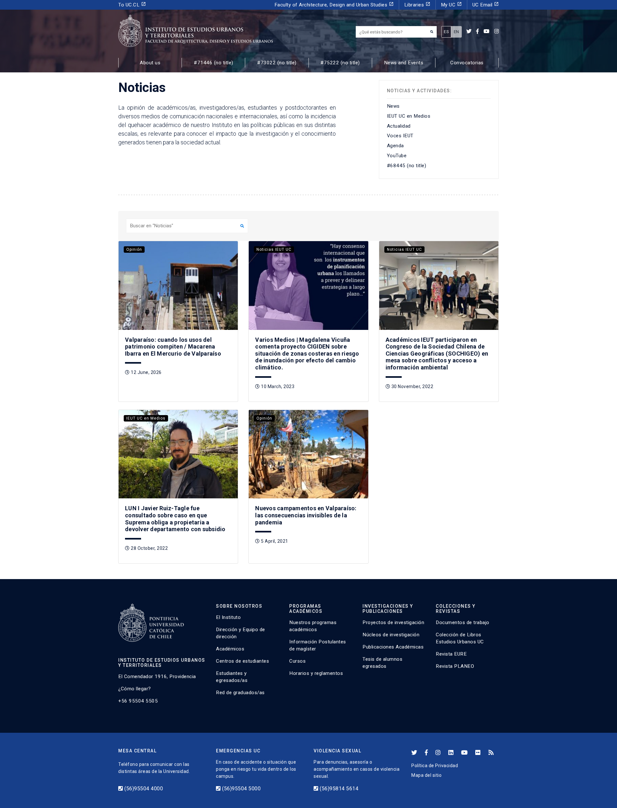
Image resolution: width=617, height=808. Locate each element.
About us (150, 63)
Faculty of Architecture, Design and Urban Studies (334, 5)
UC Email (485, 5)
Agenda (395, 146)
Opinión (134, 249)
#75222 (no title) (340, 63)
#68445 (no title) (406, 165)
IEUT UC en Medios (409, 116)
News (393, 106)
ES (446, 31)
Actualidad (399, 126)
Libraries (417, 5)
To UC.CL (132, 5)
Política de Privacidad (434, 765)
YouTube (397, 156)
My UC (451, 5)
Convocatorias (467, 63)
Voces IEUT (400, 136)
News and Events (404, 63)
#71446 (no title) (213, 63)
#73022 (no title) (277, 63)
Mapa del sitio (426, 775)
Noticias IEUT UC (273, 249)
